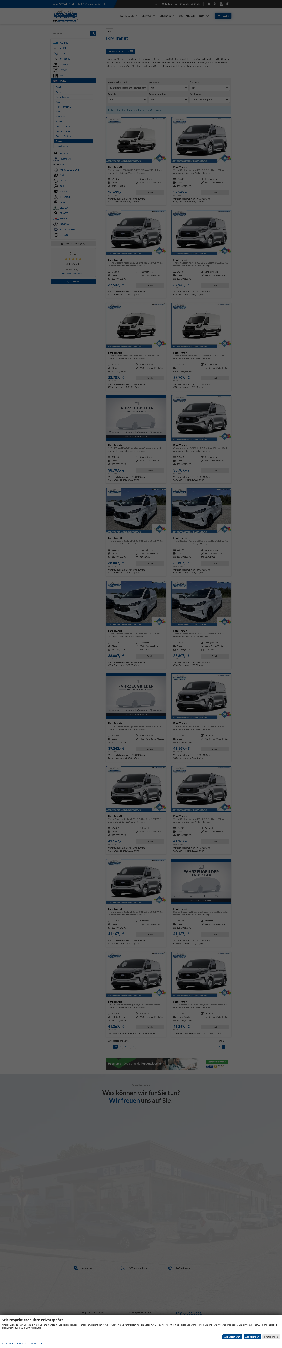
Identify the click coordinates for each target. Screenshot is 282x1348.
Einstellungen (271, 1336)
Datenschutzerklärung (14, 1343)
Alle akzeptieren (232, 1336)
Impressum (36, 1343)
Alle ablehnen (252, 1336)
